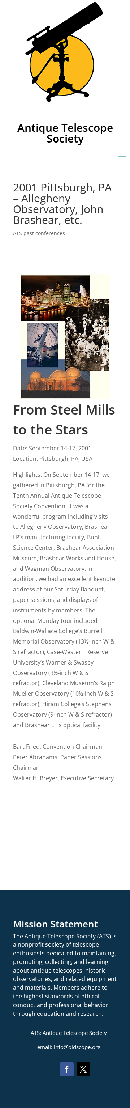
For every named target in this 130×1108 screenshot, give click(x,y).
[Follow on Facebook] (67, 1069)
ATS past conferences (39, 233)
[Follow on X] (83, 1069)
